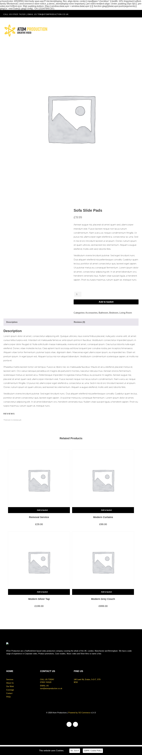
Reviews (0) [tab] (79, 322)
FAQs (8, 697)
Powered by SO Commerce (79, 713)
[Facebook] (69, 724)
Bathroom (103, 313)
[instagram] (75, 724)
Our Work (10, 686)
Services (9, 679)
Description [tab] (11, 322)
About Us (10, 683)
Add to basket (106, 302)
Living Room (125, 313)
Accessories (91, 313)
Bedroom (113, 313)
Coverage (10, 690)
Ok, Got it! (74, 751)
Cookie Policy (93, 751)
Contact (9, 693)
